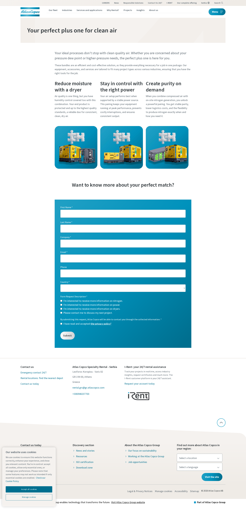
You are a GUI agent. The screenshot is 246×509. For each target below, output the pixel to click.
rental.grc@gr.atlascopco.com (88, 387)
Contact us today (29, 383)
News (116, 3)
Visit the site (212, 477)
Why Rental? (113, 10)
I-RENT (170, 3)
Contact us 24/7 (155, 3)
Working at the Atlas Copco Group (146, 456)
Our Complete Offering (187, 3)
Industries (67, 10)
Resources (81, 456)
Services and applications (89, 10)
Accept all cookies (29, 489)
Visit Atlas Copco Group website (128, 502)
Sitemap (194, 491)
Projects (128, 10)
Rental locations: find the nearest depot (41, 378)
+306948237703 (80, 393)
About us (153, 10)
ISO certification (84, 462)
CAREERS (106, 3)
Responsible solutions (133, 3)
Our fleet (53, 10)
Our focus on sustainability (142, 450)
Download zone (84, 467)
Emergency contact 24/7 (33, 372)
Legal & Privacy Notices (139, 491)
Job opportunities (137, 462)
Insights (140, 10)
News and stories (85, 450)
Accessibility (181, 491)
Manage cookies (163, 491)
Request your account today (139, 383)
